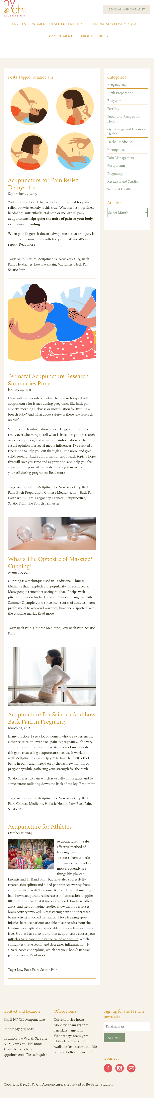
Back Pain (24, 628)
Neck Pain (81, 264)
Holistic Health (56, 803)
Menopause (116, 149)
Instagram (119, 1068)
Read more (27, 244)
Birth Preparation (29, 492)
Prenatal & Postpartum (114, 24)
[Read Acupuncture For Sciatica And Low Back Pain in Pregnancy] (52, 676)
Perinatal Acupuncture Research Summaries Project (48, 379)
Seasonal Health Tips (123, 189)
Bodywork (115, 100)
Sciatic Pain (16, 270)
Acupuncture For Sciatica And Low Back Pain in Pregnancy (51, 718)
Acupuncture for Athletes (40, 826)
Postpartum (116, 165)
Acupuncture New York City (59, 259)
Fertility (113, 108)
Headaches (24, 264)
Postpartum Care (20, 498)
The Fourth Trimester (43, 503)
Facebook (108, 1068)
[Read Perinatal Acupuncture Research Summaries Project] (52, 326)
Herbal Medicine (119, 142)
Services (18, 24)
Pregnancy (43, 498)
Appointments (61, 36)
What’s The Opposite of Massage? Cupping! (50, 562)
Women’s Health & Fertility (57, 24)
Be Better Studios (99, 1084)
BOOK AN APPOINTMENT (126, 9)
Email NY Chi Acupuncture (24, 1019)
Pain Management (120, 157)
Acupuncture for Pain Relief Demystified (43, 183)
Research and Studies (123, 181)
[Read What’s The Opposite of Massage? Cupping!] (52, 533)
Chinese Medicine (57, 492)
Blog (103, 36)
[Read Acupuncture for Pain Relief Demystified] (52, 128)
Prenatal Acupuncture (68, 498)
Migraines (65, 264)
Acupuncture (26, 259)
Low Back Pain (45, 264)
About (86, 36)
